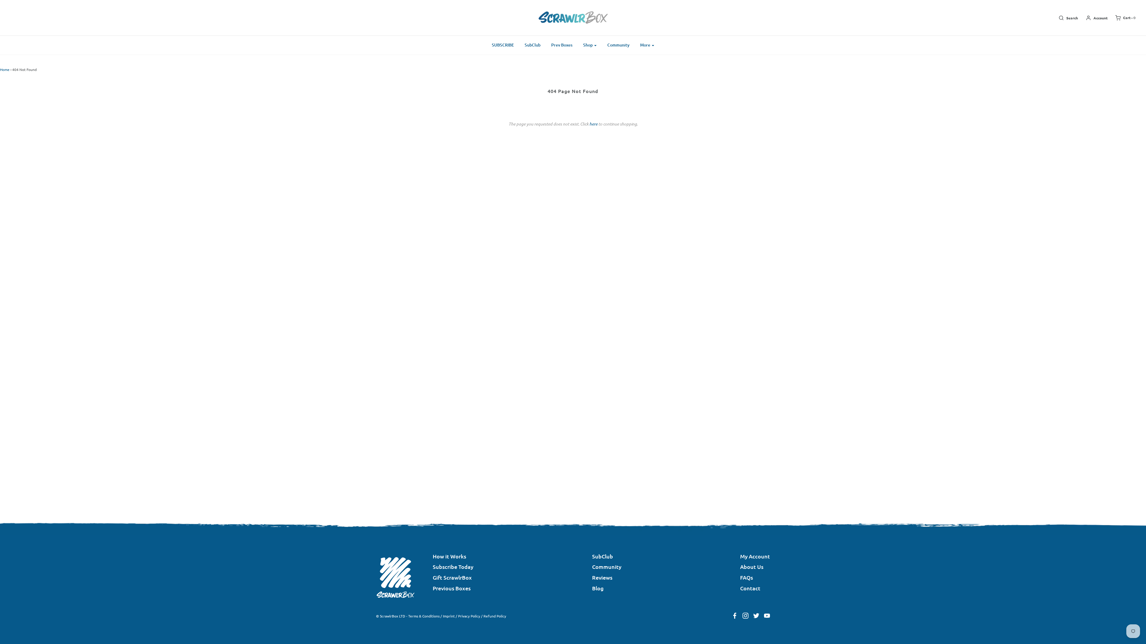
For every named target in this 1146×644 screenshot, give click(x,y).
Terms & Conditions (424, 616)
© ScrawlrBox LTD (390, 616)
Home (5, 69)
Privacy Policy (469, 616)
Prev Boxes (561, 45)
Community (618, 45)
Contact (750, 588)
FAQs (746, 577)
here (593, 124)
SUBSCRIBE (503, 45)
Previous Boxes (452, 588)
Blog (598, 588)
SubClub (532, 45)
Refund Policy (494, 616)
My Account (755, 556)
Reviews (602, 577)
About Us (751, 566)
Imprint (449, 616)
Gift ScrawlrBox (452, 577)
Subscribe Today (453, 566)
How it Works (449, 556)
